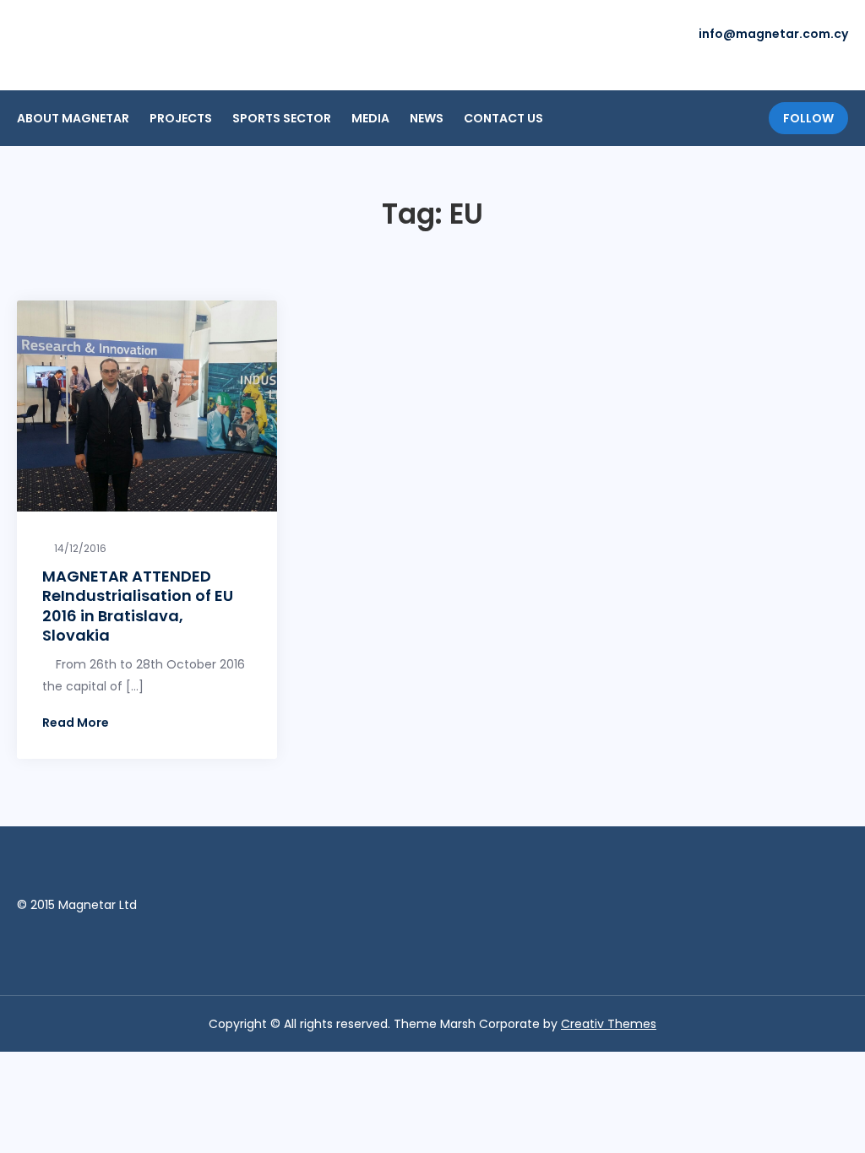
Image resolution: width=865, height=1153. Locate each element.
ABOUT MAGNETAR (73, 118)
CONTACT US (503, 118)
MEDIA (370, 118)
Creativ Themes (608, 1023)
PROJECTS (181, 118)
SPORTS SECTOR (281, 118)
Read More (75, 722)
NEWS (426, 118)
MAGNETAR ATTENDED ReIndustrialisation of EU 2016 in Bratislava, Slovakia (137, 606)
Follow (808, 118)
